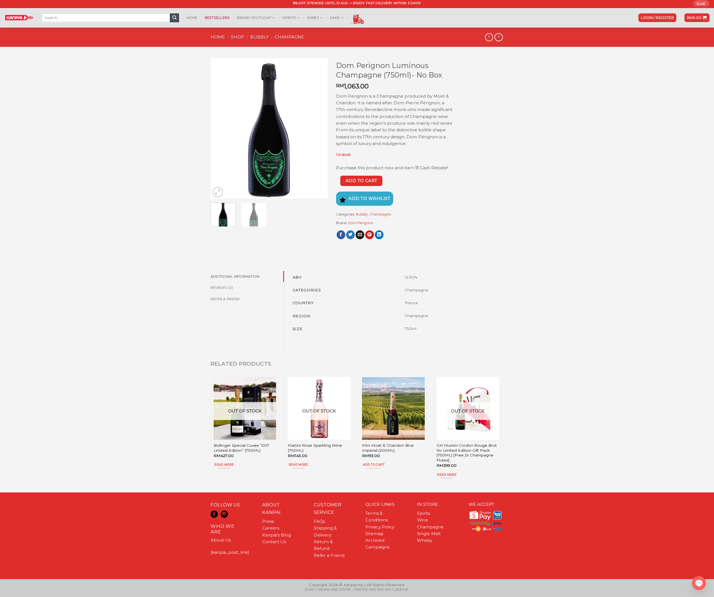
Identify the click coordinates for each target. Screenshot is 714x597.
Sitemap (374, 533)
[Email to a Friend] (360, 234)
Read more (224, 465)
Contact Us (274, 541)
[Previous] (220, 128)
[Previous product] (499, 37)
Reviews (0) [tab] (222, 288)
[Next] (318, 128)
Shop (237, 37)
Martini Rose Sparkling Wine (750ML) (315, 448)
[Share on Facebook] (341, 234)
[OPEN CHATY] (699, 583)
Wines (313, 18)
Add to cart (361, 180)
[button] (657, 17)
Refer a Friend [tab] (225, 299)
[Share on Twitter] (350, 234)
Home (191, 18)
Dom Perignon (360, 223)
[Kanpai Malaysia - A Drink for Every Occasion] (18, 17)
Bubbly (259, 37)
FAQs (319, 521)
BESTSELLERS (217, 18)
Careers (270, 528)
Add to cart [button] (374, 465)
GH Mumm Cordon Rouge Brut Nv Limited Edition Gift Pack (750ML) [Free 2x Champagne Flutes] (466, 452)
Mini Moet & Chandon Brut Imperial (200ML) (388, 448)
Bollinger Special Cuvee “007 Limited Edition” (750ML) (241, 448)
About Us (221, 540)
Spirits (289, 18)
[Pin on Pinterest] (369, 234)
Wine (422, 520)
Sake (335, 18)
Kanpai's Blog (276, 535)
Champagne (289, 37)
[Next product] (489, 37)
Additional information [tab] (235, 276)
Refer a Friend (329, 555)
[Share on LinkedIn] (379, 234)
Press (268, 521)
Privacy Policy (379, 527)
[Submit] (174, 17)
